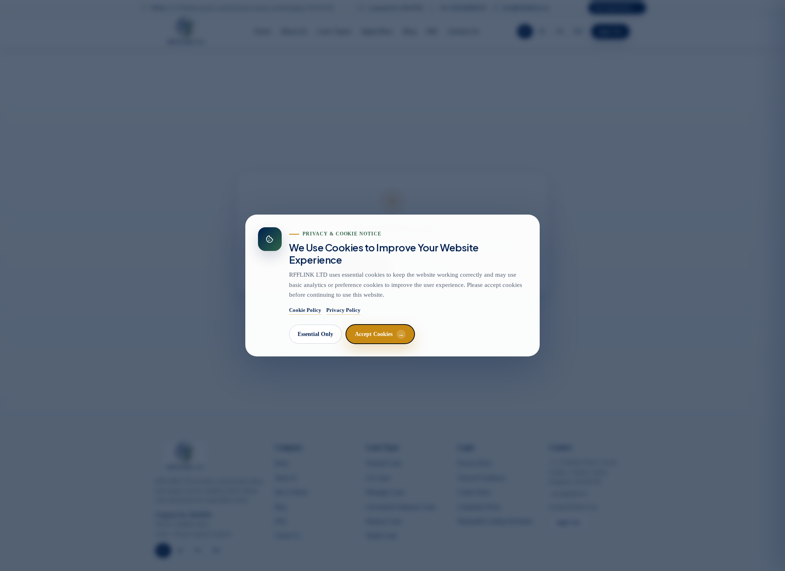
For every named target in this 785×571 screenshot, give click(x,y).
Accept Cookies (379, 334)
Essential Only (315, 334)
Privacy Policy (343, 310)
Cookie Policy (305, 310)
